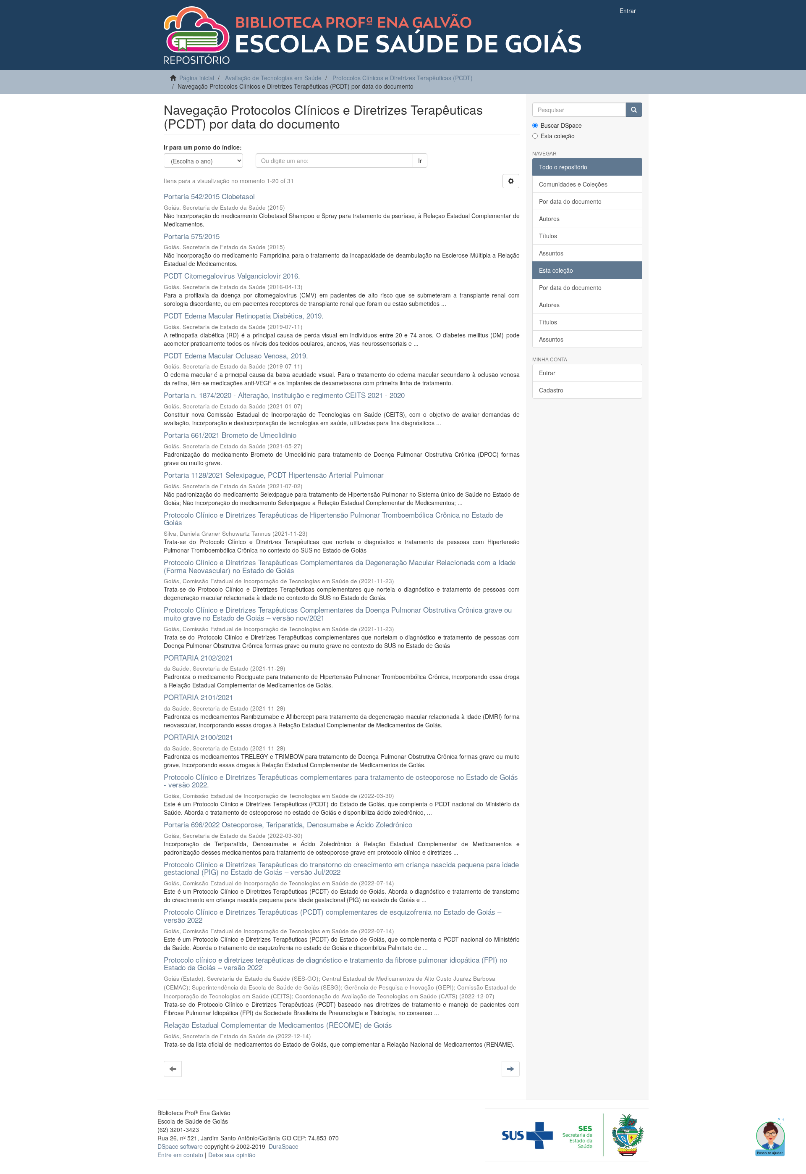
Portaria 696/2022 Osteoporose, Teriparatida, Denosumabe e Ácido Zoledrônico (288, 824)
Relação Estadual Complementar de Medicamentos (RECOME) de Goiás (278, 1024)
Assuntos (551, 253)
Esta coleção (558, 136)
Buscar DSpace (561, 125)
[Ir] (633, 110)
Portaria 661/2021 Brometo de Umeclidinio (230, 434)
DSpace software (180, 1146)
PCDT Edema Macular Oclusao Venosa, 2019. (236, 355)
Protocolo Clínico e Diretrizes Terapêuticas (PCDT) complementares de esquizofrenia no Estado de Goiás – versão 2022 (332, 915)
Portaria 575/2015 (192, 236)
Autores (549, 218)
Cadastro (551, 390)
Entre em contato (180, 1154)
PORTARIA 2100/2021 (198, 737)
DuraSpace (283, 1146)
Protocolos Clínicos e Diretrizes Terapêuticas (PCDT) (402, 78)
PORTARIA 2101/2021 (198, 697)
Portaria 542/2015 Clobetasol (209, 196)
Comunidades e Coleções (573, 184)
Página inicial (196, 78)
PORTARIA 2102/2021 (198, 657)
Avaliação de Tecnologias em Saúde (273, 78)
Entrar (547, 373)
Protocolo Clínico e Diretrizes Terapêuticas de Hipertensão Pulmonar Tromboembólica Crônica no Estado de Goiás (333, 518)
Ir (420, 160)
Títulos (548, 236)
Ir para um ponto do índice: (203, 147)
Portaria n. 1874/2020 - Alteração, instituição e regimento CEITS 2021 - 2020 (284, 395)
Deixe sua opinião (232, 1154)
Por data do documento (570, 201)
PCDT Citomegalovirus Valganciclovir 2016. (232, 275)
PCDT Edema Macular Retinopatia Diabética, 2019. (244, 315)
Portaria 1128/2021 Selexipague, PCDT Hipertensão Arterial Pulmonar (274, 474)
